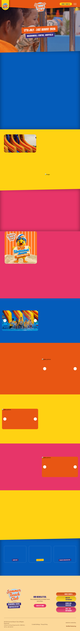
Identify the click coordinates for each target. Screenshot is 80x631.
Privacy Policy (44, 624)
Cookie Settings (36, 624)
